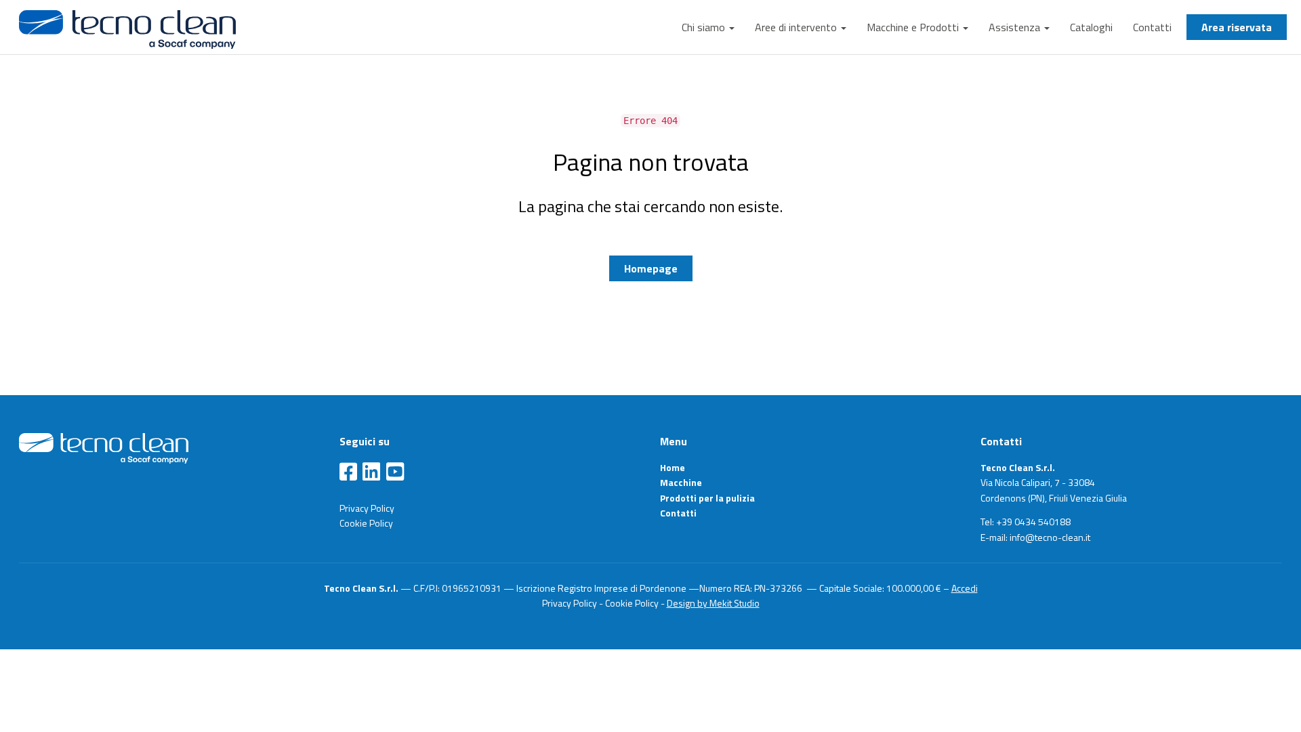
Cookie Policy (366, 523)
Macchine (681, 482)
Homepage (651, 268)
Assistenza (1016, 27)
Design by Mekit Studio (713, 603)
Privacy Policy (366, 508)
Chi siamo (705, 27)
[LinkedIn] (371, 472)
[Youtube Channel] (395, 472)
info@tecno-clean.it (1050, 537)
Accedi (964, 588)
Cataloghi (1091, 27)
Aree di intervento (797, 27)
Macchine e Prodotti (914, 27)
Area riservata (1236, 27)
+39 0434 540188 (1033, 521)
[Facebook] (348, 472)
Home (672, 467)
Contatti (1152, 27)
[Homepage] (103, 447)
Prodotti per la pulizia (707, 498)
